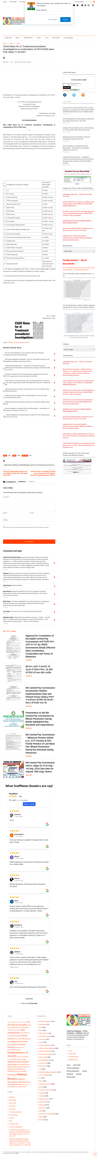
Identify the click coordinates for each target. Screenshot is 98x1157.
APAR (29, 1025)
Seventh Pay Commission (46, 1114)
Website (5, 520)
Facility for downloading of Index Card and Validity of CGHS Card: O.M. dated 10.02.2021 (15, 473)
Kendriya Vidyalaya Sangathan (48, 1072)
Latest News (67, 101)
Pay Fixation (12, 1064)
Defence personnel (44, 1051)
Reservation (42, 1108)
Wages (41, 1117)
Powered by (66, 90)
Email (32, 513)
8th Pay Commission (45, 1021)
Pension (41, 1096)
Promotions (12, 1075)
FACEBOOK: (31, 481)
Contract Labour (15, 1036)
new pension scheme (45, 1084)
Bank (40, 1027)
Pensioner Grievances (23, 1067)
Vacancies (12, 1109)
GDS (19, 1047)
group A (19, 1049)
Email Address (42, 10)
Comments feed (73, 1056)
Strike (13, 1086)
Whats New (8, 38)
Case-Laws (42, 1039)
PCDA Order (20, 1064)
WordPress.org (73, 1059)
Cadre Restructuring (45, 1036)
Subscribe (67, 87)
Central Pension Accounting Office (19, 1027)
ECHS (13, 1044)
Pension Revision (44, 1099)
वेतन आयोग (41, 1120)
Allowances (42, 1024)
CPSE (23, 1039)
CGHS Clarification (15, 1030)
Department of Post (19, 1041)
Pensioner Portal (12, 1069)
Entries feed (72, 1053)
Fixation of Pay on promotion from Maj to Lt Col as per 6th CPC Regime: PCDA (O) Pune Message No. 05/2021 (43, 473)
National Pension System (18, 1062)
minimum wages (21, 1059)
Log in (70, 1051)
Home (68, 1065)
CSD (46, 38)
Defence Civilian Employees (47, 1048)
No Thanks (52, 19)
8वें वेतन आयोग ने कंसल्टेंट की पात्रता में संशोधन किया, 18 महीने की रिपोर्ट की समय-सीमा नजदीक (39, 669)
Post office (42, 1102)
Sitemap (11, 1097)
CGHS (38, 38)
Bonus (41, 1030)
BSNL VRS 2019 (43, 1033)
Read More (29, 660)
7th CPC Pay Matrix (22, 1022)
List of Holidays (68, 38)
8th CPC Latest (9, 631)
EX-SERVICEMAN (44, 1060)
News (17, 38)
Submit (65, 19)
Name (5, 513)
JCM (40, 1069)
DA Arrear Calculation (15, 1127)
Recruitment (19, 1079)
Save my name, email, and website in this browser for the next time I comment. (26, 527)
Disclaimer (12, 1106)
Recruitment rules (14, 1082)
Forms (16, 1047)
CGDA (9, 1030)
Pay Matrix (42, 1093)
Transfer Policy (22, 1086)
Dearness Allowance (45, 1045)
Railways (41, 1105)
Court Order (18, 1039)
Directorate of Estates (45, 1054)
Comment (6, 497)
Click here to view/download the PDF (18, 342)
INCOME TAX (43, 1066)
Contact (11, 1118)
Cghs (40, 1042)
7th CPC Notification (12, 1022)
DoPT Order (56, 38)
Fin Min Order (43, 1063)
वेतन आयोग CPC (28, 38)
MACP (41, 1081)
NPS (10, 1121)
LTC (40, 1078)
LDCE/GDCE (13, 1059)
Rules (40, 1111)
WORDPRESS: (22, 481)
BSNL (8, 1027)
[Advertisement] (29, 81)
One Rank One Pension (45, 1090)
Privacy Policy (13, 1115)
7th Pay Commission (15, 1112)
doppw (9, 1044)
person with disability (21, 1071)
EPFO (17, 1044)
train (16, 1086)
